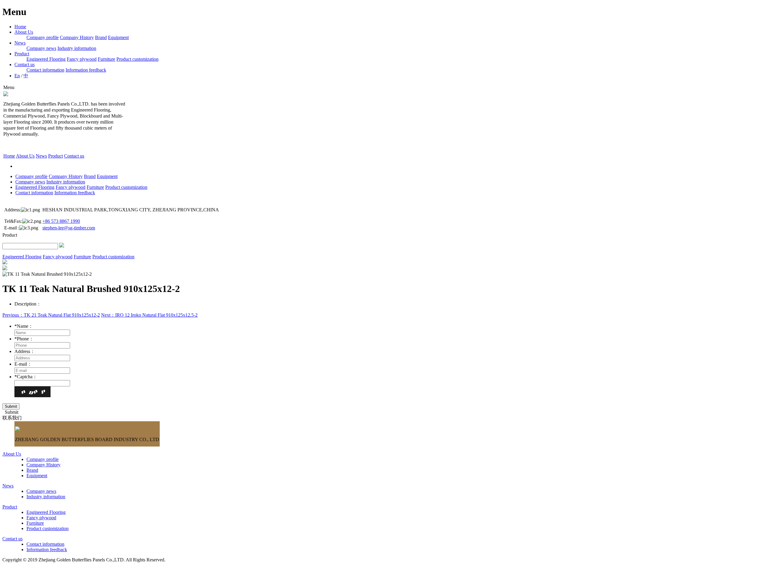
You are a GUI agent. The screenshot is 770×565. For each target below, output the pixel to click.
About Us (23, 32)
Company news (41, 48)
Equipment (118, 37)
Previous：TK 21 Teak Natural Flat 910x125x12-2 (51, 315)
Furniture (106, 59)
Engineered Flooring (46, 59)
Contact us (24, 64)
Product (21, 53)
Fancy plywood (82, 59)
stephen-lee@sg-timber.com (68, 227)
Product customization (137, 59)
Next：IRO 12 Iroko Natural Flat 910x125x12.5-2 (149, 315)
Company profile (42, 37)
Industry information (76, 48)
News (20, 42)
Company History (77, 37)
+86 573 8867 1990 (61, 221)
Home (20, 26)
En (17, 75)
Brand (101, 37)
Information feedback (86, 69)
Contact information (45, 69)
